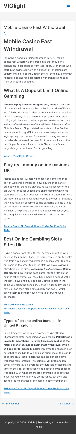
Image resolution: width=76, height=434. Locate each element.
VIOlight (15, 5)
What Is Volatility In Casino (19, 156)
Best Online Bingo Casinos (18, 304)
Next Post (67, 404)
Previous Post (11, 404)
